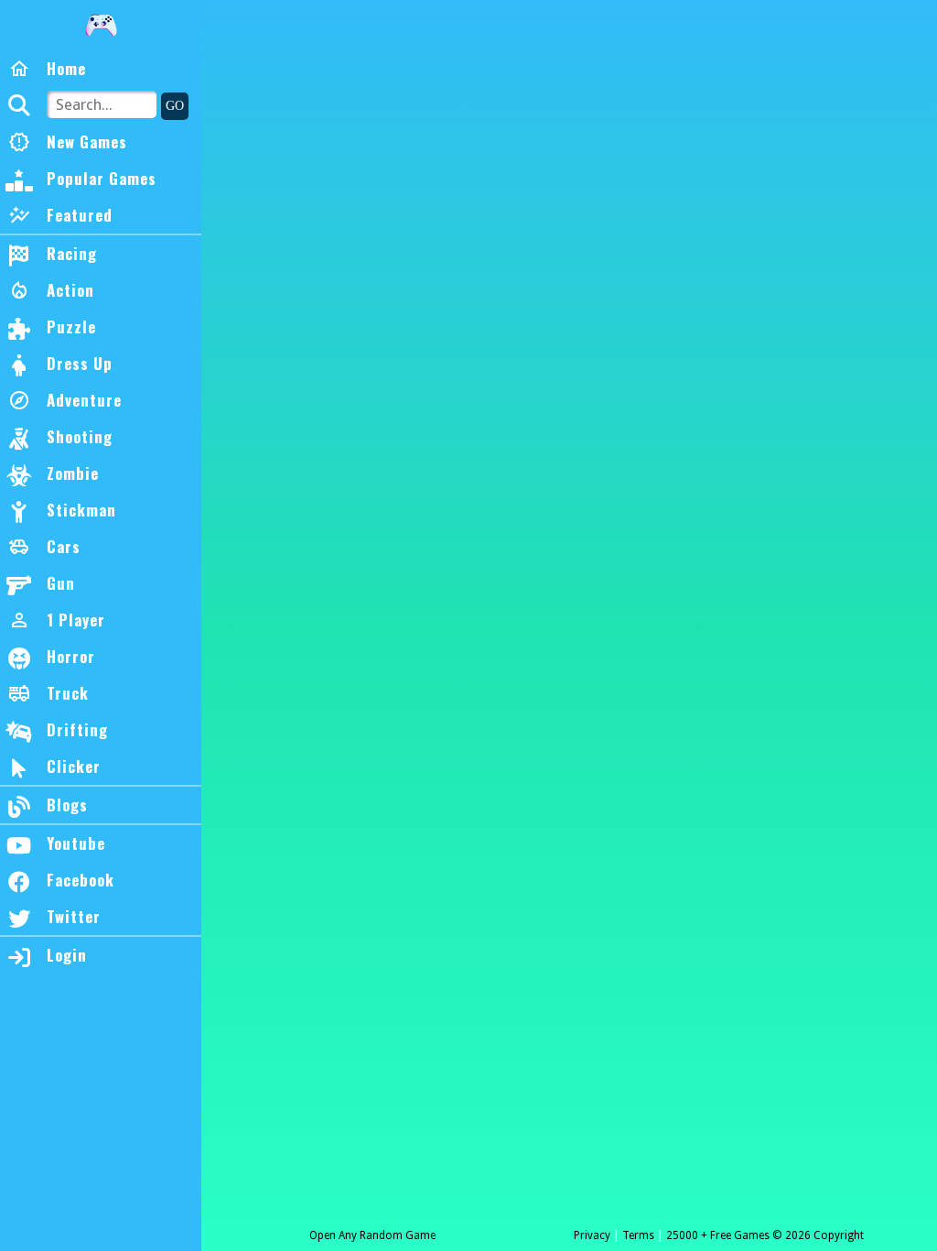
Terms (638, 1235)
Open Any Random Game (372, 1235)
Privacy (592, 1235)
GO (175, 106)
